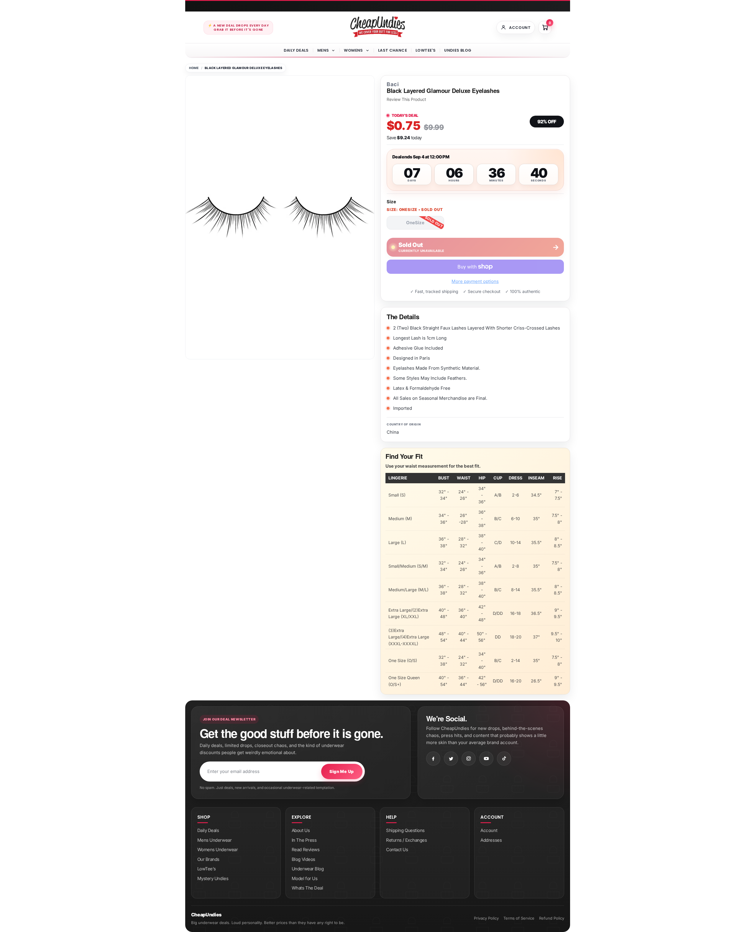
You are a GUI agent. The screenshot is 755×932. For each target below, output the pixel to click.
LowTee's (426, 50)
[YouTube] (486, 758)
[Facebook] (433, 758)
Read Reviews (306, 849)
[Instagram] (469, 758)
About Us (301, 830)
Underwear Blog (308, 869)
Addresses (491, 840)
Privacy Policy (486, 918)
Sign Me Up (341, 771)
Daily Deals (296, 50)
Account (488, 830)
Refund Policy (551, 918)
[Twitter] (451, 758)
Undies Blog (457, 50)
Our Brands (208, 859)
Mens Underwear (214, 840)
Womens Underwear (217, 849)
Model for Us (305, 878)
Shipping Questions (405, 830)
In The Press (304, 840)
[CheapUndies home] (377, 26)
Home (194, 68)
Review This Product (406, 99)
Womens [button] (353, 50)
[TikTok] (504, 758)
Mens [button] (323, 50)
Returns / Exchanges (406, 840)
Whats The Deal (307, 888)
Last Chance (392, 50)
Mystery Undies (213, 878)
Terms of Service (518, 918)
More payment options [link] (475, 281)
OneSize (415, 222)
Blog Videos (303, 859)
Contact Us (397, 849)
